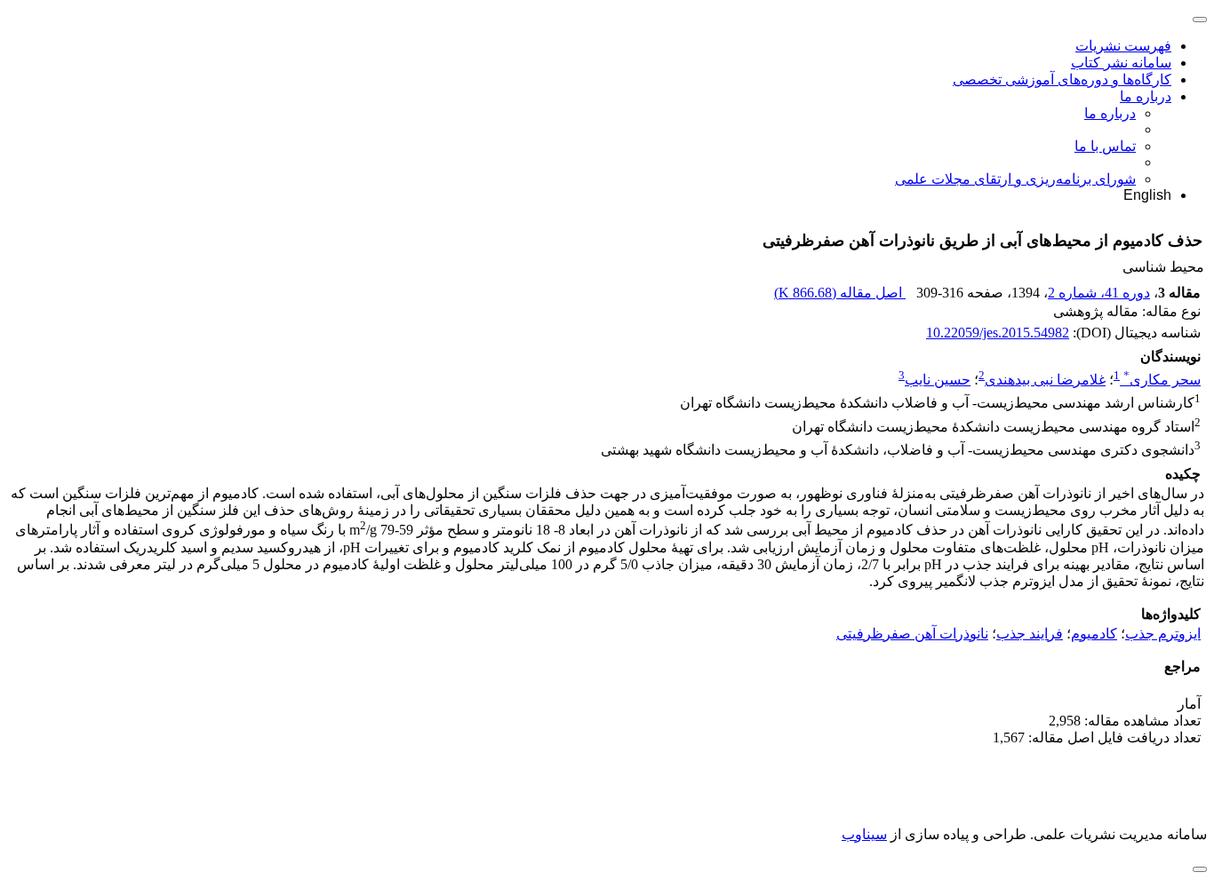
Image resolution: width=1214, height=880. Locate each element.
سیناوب (864, 834)
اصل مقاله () (840, 292)
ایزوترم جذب (1163, 633)
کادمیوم (1094, 633)
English (1147, 194)
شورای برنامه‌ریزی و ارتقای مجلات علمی (1015, 178)
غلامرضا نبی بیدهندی (1045, 379)
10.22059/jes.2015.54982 (997, 332)
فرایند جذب (1029, 633)
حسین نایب (937, 379)
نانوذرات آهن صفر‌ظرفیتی (912, 633)
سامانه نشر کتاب (1121, 62)
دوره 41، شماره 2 (1099, 292)
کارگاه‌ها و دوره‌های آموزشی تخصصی (1062, 79)
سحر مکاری (1162, 379)
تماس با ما (1105, 146)
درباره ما (1145, 96)
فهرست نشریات (1123, 45)
